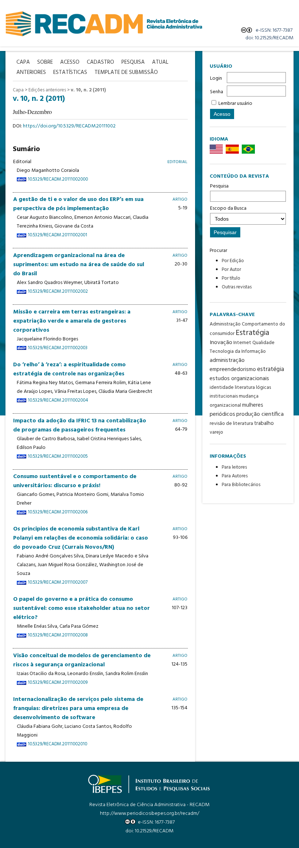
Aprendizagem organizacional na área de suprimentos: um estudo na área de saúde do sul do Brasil (78, 265)
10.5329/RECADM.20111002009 (58, 682)
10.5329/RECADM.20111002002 (58, 291)
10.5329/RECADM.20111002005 (58, 456)
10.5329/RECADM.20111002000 (58, 179)
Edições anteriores (47, 90)
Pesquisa (219, 186)
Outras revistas (237, 287)
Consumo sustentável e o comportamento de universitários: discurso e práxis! (74, 481)
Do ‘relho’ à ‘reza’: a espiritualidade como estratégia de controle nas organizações (69, 369)
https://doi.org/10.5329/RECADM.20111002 (69, 126)
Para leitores (234, 467)
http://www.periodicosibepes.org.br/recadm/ (149, 813)
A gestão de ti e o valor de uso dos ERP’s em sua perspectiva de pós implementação (78, 204)
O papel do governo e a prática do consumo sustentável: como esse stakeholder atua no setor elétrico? (81, 608)
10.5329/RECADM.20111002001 (57, 235)
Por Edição (233, 261)
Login (216, 78)
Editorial (177, 161)
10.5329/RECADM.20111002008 (58, 635)
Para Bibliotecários (241, 485)
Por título (231, 278)
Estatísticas (70, 72)
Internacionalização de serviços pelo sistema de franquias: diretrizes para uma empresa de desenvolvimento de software (78, 708)
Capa (18, 90)
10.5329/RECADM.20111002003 (58, 348)
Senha (216, 92)
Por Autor (231, 269)
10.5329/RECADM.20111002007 (58, 582)
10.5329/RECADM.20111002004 (58, 400)
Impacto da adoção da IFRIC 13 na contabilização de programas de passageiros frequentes (79, 425)
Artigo (179, 199)
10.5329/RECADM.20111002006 (58, 512)
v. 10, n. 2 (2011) (88, 90)
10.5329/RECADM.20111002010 (57, 744)
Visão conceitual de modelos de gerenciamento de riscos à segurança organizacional (82, 660)
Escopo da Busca (228, 208)
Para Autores (235, 476)
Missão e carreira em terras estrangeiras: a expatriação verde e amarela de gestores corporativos (72, 321)
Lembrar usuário (235, 103)
